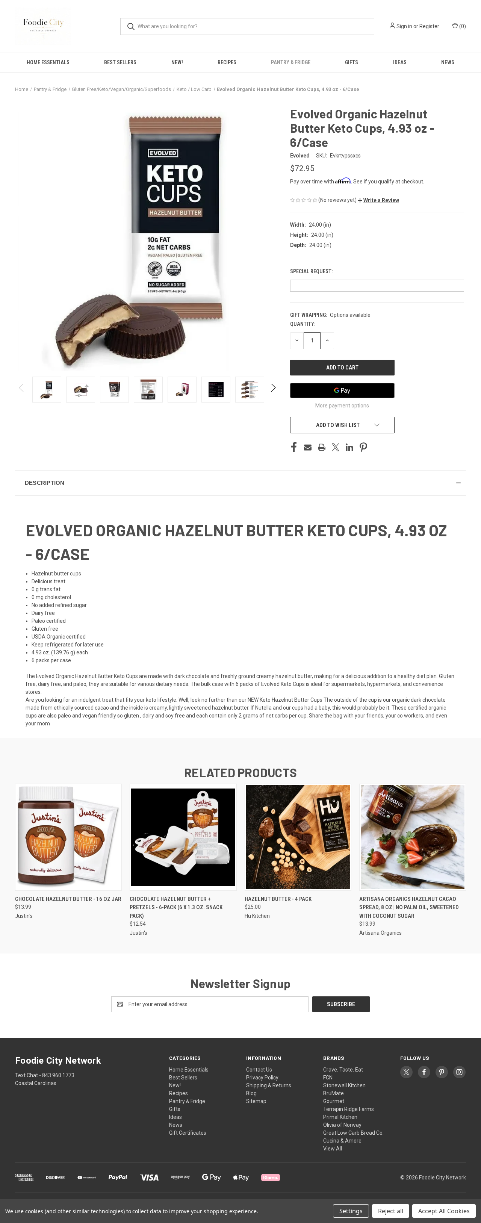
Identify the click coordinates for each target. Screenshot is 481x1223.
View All (332, 1149)
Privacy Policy (262, 1078)
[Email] (308, 447)
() (462, 26)
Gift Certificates (187, 1133)
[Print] (321, 447)
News (447, 62)
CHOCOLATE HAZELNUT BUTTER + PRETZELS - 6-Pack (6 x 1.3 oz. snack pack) (176, 907)
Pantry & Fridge (290, 62)
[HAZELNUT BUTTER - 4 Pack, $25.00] (298, 837)
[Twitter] (335, 447)
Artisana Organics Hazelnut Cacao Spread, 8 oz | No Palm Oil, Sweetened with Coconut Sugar (409, 907)
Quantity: (302, 324)
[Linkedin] (349, 447)
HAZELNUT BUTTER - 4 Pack (278, 899)
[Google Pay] (342, 390)
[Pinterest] (363, 447)
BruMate (333, 1093)
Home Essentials (48, 62)
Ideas (400, 62)
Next (273, 389)
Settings (351, 1211)
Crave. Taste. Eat (343, 1070)
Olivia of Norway (342, 1125)
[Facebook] (294, 447)
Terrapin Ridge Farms (348, 1109)
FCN (328, 1078)
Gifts (351, 62)
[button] (378, 200)
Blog (251, 1093)
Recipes (227, 62)
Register (429, 26)
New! (177, 62)
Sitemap (256, 1101)
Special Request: (312, 271)
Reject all (390, 1211)
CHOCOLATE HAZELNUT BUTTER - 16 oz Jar (68, 899)
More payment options (342, 406)
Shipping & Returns (268, 1085)
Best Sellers (120, 62)
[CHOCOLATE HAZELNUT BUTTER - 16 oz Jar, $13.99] (68, 837)
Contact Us (259, 1070)
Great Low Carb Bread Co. (353, 1133)
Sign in (404, 26)
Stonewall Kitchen (344, 1085)
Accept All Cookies (444, 1211)
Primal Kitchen (340, 1117)
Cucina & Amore (342, 1141)
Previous (21, 389)
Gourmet (333, 1101)
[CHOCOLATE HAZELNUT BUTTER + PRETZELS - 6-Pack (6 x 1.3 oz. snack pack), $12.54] (183, 837)
